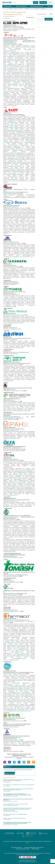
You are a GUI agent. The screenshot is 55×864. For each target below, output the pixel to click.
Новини (16, 8)
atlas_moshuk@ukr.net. (12, 327)
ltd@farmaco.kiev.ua (11, 619)
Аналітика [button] (20, 8)
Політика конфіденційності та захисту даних (34, 847)
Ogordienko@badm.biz (20, 171)
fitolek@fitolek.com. (11, 719)
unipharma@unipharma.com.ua (14, 737)
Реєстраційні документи (16, 847)
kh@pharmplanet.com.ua (12, 709)
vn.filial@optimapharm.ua (29, 469)
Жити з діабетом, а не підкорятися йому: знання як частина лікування (18, 784)
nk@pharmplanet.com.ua (13, 704)
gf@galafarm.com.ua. (11, 265)
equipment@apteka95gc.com (13, 88)
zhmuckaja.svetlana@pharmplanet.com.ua (17, 685)
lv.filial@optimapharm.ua (21, 483)
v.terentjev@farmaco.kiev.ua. (13, 659)
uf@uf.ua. (9, 750)
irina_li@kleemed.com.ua (12, 352)
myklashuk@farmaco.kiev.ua (23, 654)
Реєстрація (43, 2)
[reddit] (28, 762)
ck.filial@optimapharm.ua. (12, 495)
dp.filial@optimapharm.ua (22, 472)
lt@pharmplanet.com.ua (12, 701)
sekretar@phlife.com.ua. (12, 610)
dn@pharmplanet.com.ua (12, 688)
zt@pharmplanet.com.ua (24, 689)
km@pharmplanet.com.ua (25, 710)
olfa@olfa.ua (9, 447)
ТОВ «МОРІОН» (26, 861)
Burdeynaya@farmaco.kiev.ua (22, 647)
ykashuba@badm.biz (24, 163)
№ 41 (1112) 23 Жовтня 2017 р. (10, 16)
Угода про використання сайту (22, 848)
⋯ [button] (49, 6)
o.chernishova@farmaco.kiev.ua (19, 658)
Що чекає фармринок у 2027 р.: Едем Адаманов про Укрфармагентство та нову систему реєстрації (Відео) (17, 794)
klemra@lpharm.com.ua (28, 256)
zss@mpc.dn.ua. (31, 409)
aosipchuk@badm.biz (11, 152)
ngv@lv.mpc (21, 405)
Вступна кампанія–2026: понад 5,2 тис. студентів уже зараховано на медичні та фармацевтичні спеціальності (18, 789)
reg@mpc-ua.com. (11, 400)
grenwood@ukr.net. (11, 293)
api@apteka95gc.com (25, 80)
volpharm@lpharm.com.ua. (13, 242)
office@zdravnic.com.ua (12, 338)
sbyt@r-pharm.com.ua (12, 499)
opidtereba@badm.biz (20, 131)
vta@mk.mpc (9, 408)
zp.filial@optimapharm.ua (12, 477)
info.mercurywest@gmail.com (13, 416)
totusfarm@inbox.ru (11, 593)
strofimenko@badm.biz (12, 176)
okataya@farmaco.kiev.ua (23, 649)
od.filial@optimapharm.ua (12, 485)
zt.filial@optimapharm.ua (20, 475)
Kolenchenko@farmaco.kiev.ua (13, 639)
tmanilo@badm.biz (31, 148)
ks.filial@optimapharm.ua (12, 492)
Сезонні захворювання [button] (21, 6)
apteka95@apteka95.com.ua (9, 41)
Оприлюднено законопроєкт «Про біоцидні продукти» (15, 814)
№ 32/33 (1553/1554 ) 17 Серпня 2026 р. (11, 796)
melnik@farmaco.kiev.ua (12, 642)
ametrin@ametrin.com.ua (29, 40)
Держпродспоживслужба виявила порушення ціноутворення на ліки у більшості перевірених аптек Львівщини (18, 780)
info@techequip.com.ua (13, 84)
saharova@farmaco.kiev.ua (13, 645)
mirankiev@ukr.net (11, 428)
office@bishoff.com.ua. (12, 556)
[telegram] (14, 762)
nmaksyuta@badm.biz (20, 156)
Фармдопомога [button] (8, 6)
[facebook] (9, 762)
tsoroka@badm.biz (11, 127)
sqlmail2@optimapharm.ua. (13, 459)
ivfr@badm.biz (10, 147)
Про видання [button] (43, 8)
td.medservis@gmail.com (9, 418)
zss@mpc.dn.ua (15, 404)
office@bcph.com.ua (11, 192)
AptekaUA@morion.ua (33, 861)
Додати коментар (10, 773)
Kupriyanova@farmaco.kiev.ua (16, 651)
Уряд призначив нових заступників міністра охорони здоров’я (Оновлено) (18, 799)
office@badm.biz (11, 160)
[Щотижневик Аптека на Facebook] (52, 14)
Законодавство (27, 8)
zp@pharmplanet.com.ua (14, 692)
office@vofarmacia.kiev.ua (13, 516)
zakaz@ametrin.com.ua (12, 40)
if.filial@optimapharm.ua (23, 480)
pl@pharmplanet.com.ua (19, 706)
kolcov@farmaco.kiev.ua (29, 655)
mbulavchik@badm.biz (12, 130)
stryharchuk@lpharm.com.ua (28, 255)
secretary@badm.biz (11, 114)
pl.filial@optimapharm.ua (29, 487)
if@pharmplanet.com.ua (29, 693)
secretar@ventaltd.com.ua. (13, 206)
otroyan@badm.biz (11, 166)
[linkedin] (19, 762)
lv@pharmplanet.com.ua (29, 696)
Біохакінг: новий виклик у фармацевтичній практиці (14, 818)
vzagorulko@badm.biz (12, 179)
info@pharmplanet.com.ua (13, 672)
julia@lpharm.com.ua (18, 256)
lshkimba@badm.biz (30, 141)
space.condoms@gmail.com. (13, 283)
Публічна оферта (35, 848)
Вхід (51, 2)
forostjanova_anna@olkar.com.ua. (14, 26)
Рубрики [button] (10, 8)
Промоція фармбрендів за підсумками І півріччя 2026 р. (15, 804)
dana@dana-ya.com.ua (12, 363)
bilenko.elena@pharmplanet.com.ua (15, 698)
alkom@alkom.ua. (11, 580)
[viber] (4, 762)
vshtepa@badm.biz (30, 134)
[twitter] (24, 762)
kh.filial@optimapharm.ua (23, 489)
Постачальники (7, 18)
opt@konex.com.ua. (11, 389)
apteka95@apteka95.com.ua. (9, 51)
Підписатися (49, 19)
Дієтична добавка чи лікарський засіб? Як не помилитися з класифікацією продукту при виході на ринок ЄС (17, 823)
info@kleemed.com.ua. (24, 352)
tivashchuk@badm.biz (25, 137)
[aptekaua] (33, 762)
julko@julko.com (10, 725)
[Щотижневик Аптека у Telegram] (50, 14)
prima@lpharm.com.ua (8, 256)
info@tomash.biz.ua (11, 574)
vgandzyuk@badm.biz (12, 122)
